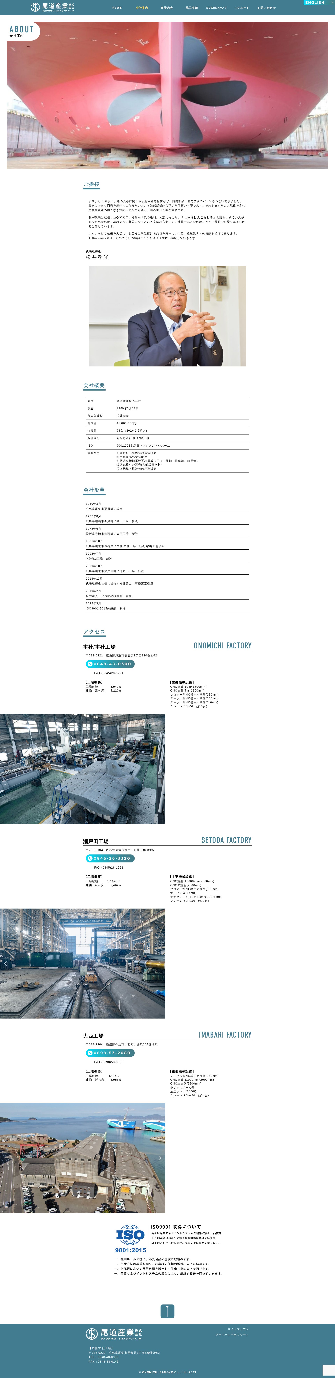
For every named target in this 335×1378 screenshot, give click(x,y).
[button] (5, 769)
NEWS (117, 7)
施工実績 (192, 7)
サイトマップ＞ (238, 1329)
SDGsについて (216, 7)
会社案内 (142, 7)
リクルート (242, 7)
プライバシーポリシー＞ (232, 1334)
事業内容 (167, 7)
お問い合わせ (267, 7)
